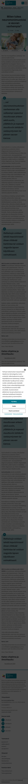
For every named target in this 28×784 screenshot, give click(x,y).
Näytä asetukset (14, 411)
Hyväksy (14, 401)
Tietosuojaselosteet (18, 414)
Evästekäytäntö (8, 414)
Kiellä (14, 406)
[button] (25, 370)
